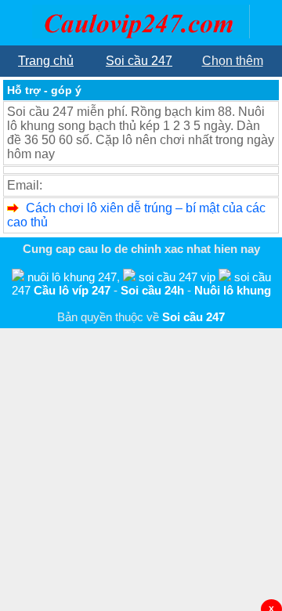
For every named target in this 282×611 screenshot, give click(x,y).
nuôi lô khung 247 (72, 277)
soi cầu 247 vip (177, 277)
